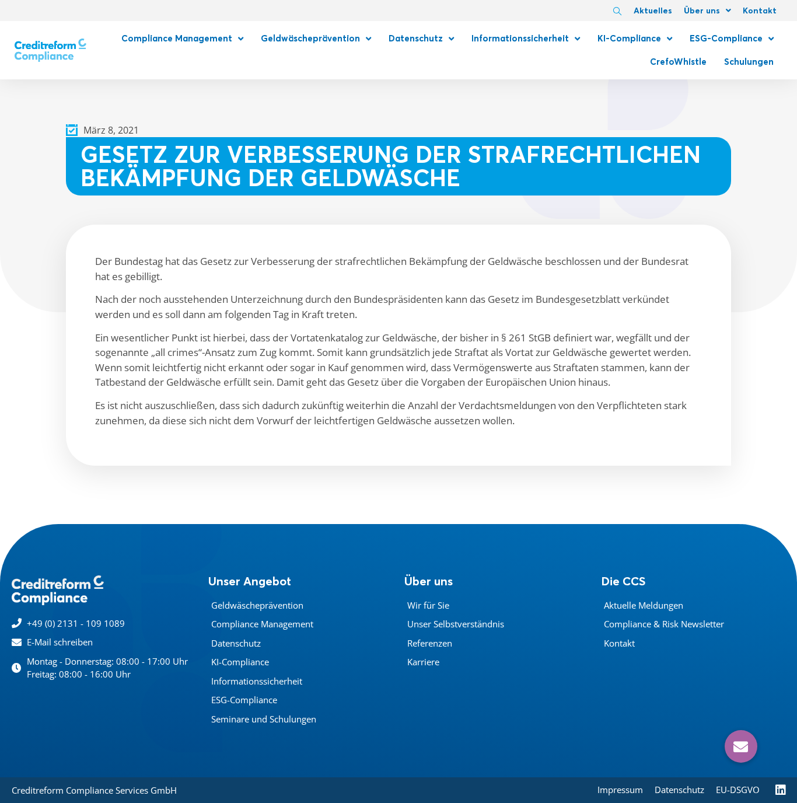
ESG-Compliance (726, 38)
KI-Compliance (629, 38)
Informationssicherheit (520, 38)
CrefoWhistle (678, 61)
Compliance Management (176, 38)
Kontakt (760, 10)
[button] (741, 746)
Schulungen (749, 61)
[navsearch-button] (617, 12)
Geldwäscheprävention (310, 38)
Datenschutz (416, 38)
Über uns (702, 10)
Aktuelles (653, 10)
